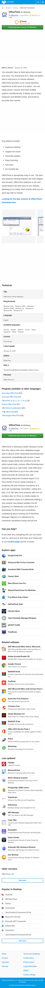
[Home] (2, 8)
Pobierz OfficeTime (9, 404)
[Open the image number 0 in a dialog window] (19, 226)
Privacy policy (28, 962)
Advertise (5, 962)
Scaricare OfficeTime (10, 397)
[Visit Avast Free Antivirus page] (22, 22)
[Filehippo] (8, 2)
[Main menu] (43, 2)
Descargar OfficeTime (10, 393)
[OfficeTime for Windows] (4, 14)
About (4, 954)
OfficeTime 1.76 (8, 874)
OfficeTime (19, 12)
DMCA (26, 970)
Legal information (30, 966)
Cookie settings (29, 975)
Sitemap (5, 966)
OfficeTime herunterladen (11, 408)
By (13, 15)
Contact (5, 958)
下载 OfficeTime (8, 412)
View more (22, 880)
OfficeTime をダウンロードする (14, 401)
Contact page (13, 542)
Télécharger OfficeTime (11, 415)
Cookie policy (28, 958)
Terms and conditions (31, 954)
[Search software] (38, 2)
